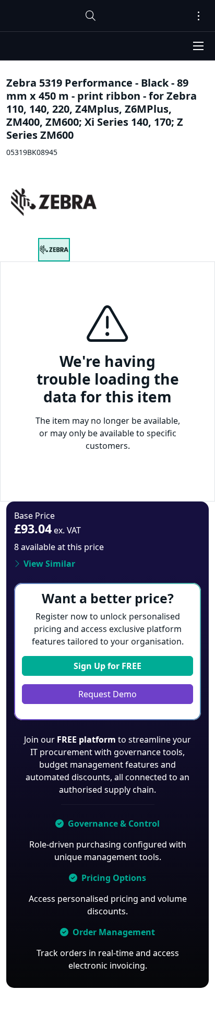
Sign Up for (107, 666)
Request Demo (107, 694)
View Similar (49, 563)
